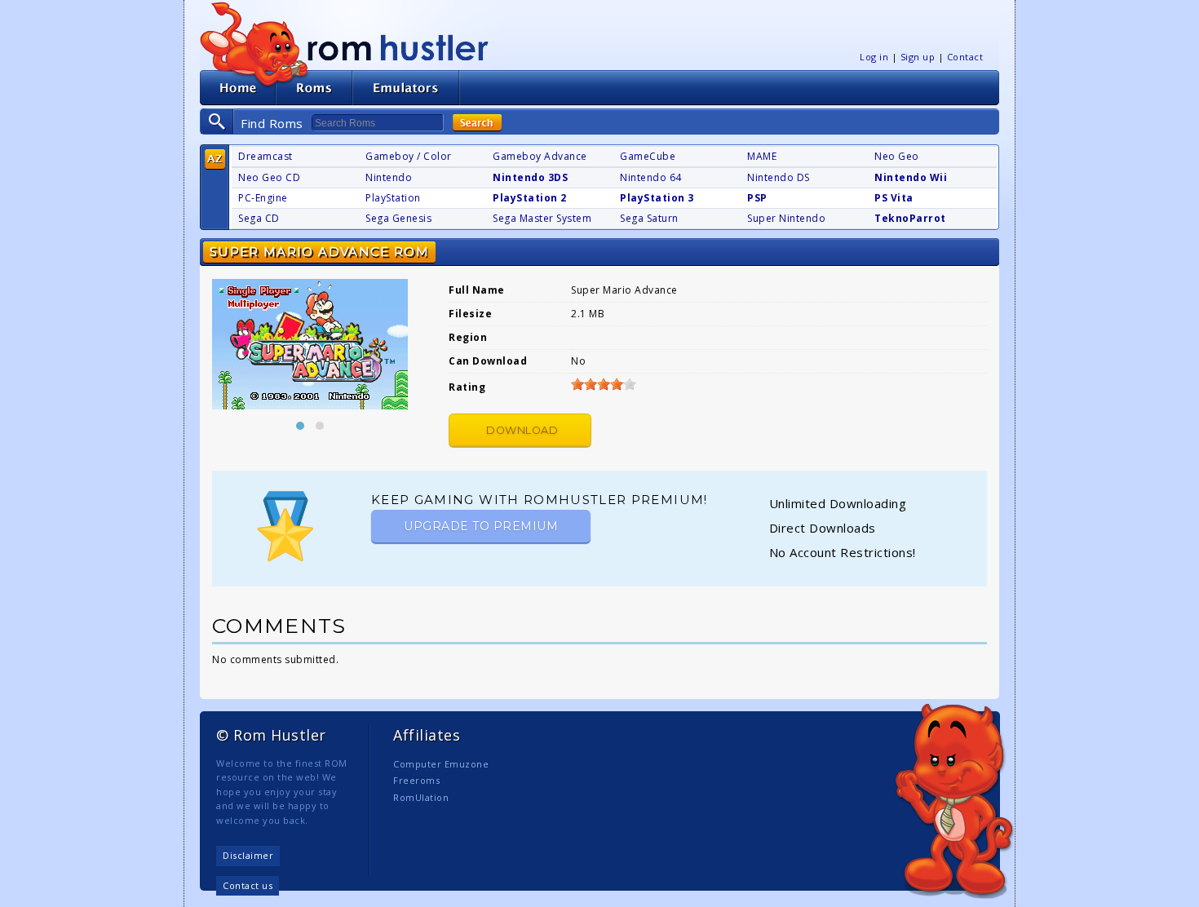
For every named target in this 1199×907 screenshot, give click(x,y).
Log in (874, 57)
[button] (300, 426)
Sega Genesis (398, 218)
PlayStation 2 (530, 198)
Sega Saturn (649, 218)
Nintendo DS (778, 177)
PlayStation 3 (657, 198)
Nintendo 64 (651, 177)
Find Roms (272, 123)
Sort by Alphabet (215, 159)
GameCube (647, 156)
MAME (761, 156)
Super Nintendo (786, 218)
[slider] (603, 384)
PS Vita (894, 198)
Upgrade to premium (481, 526)
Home (238, 87)
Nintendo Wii (910, 177)
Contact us (247, 885)
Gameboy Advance (540, 156)
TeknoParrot (910, 218)
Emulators (406, 87)
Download (522, 430)
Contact (965, 57)
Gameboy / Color (408, 156)
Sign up (918, 57)
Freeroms (416, 780)
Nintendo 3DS (530, 177)
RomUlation (421, 797)
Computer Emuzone (441, 764)
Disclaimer (248, 855)
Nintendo (388, 177)
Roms (314, 87)
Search (477, 122)
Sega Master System (542, 218)
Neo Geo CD (269, 177)
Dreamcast (265, 156)
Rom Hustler (398, 46)
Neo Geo (896, 156)
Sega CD (259, 218)
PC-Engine (263, 198)
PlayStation (393, 198)
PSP (757, 198)
